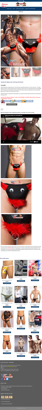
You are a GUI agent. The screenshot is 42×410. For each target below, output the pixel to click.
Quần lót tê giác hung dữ (7, 350)
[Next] (39, 40)
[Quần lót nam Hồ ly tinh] (34, 268)
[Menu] (4, 5)
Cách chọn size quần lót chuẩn (7, 403)
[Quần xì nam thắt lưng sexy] (34, 344)
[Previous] (3, 40)
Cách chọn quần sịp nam (6, 401)
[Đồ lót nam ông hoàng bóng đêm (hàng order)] (7, 319)
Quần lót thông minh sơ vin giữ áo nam (21, 304)
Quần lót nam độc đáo (30, 8)
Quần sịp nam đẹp (20, 8)
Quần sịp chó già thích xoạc (21, 353)
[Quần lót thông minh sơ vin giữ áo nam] (21, 294)
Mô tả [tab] (2, 109)
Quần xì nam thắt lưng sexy (35, 354)
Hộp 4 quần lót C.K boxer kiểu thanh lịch (21, 278)
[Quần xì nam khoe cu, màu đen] (34, 294)
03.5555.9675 (11, 366)
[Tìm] (40, 4)
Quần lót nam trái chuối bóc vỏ (7, 280)
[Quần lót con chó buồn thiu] (21, 318)
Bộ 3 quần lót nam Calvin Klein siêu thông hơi (35, 329)
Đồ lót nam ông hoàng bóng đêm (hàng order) (7, 329)
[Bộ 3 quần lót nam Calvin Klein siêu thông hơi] (34, 319)
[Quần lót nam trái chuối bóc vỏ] (7, 269)
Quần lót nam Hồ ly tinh (35, 277)
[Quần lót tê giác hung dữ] (7, 342)
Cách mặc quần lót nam (6, 399)
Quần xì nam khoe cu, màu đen (35, 304)
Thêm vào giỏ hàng (11, 104)
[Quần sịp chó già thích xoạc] (21, 343)
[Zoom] (2, 65)
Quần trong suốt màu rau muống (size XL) (7, 304)
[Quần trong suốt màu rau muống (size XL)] (7, 294)
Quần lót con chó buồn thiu (21, 325)
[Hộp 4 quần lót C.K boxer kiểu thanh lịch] (21, 268)
